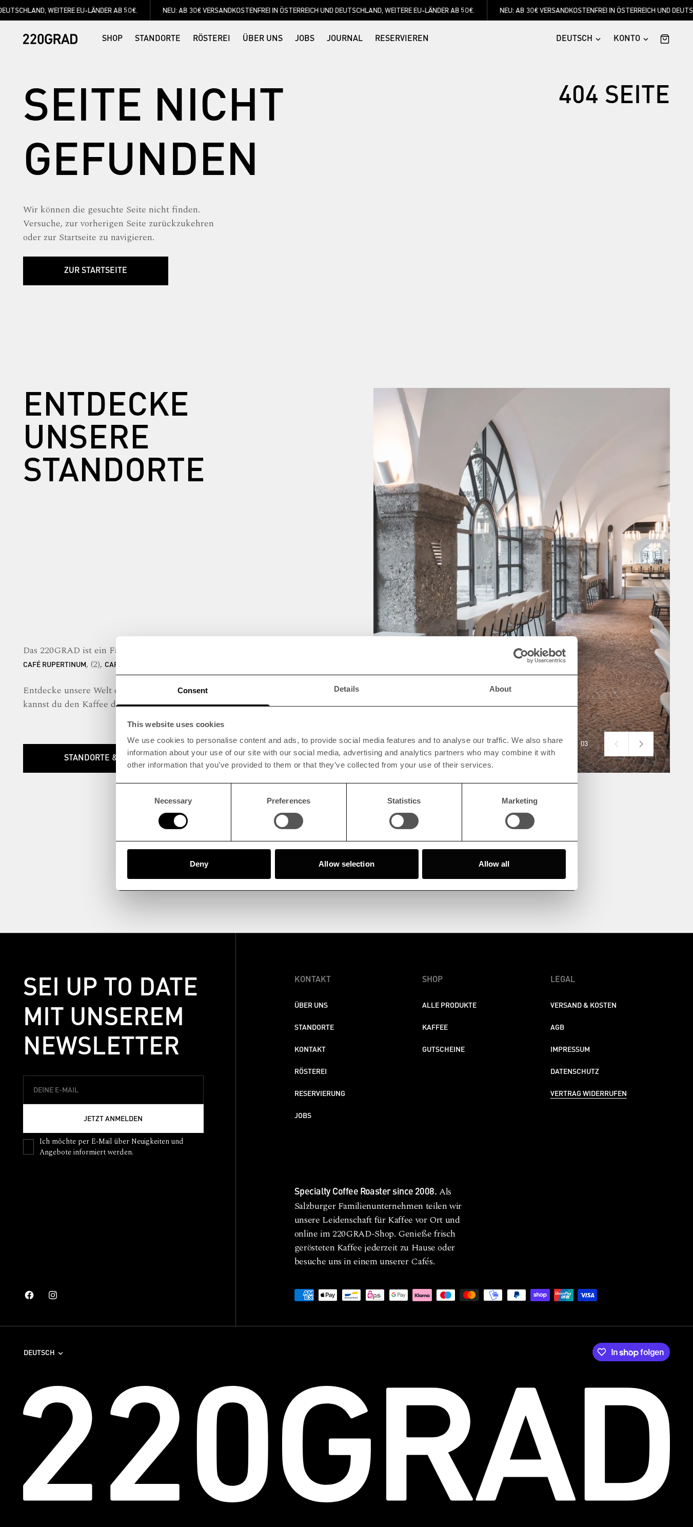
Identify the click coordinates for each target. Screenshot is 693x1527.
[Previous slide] (616, 744)
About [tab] (500, 688)
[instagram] (53, 1295)
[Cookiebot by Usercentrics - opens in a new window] (521, 655)
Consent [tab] (192, 690)
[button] (630, 39)
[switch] (288, 821)
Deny (199, 863)
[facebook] (29, 1295)
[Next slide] (641, 744)
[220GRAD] (50, 39)
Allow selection (346, 863)
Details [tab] (346, 688)
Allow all (494, 863)
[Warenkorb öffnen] (662, 39)
